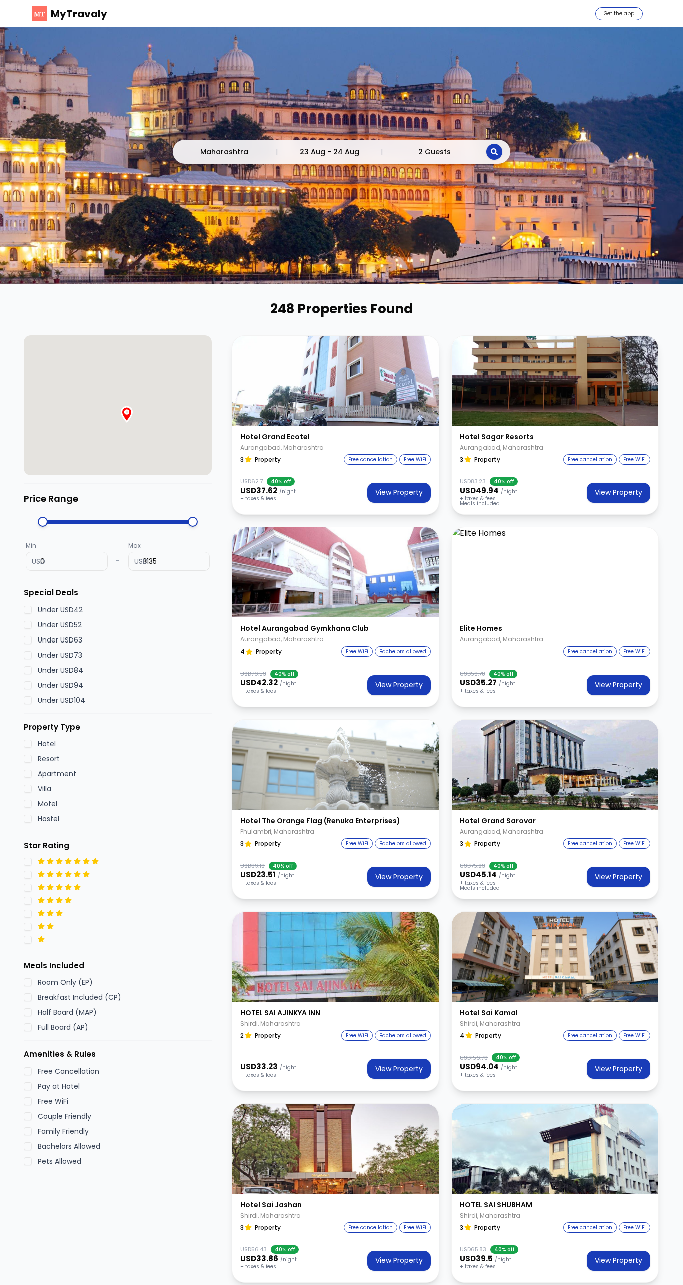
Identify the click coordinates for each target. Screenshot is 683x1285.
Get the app (619, 13)
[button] (335, 381)
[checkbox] (28, 609)
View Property (399, 492)
